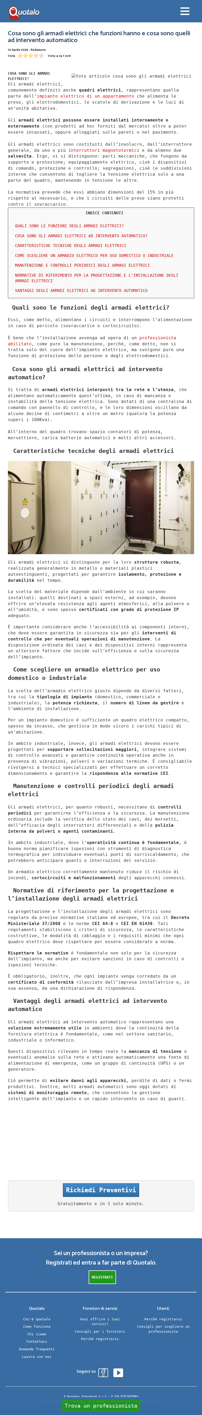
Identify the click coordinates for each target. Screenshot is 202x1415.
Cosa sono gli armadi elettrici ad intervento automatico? (81, 236)
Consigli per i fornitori (100, 1331)
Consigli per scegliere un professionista (163, 1329)
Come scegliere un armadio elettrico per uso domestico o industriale (94, 255)
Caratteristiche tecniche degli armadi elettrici (70, 245)
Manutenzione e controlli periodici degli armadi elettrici (82, 265)
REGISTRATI (102, 1277)
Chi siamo (36, 1334)
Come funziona (36, 1326)
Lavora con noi (37, 1357)
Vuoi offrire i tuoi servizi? (100, 1321)
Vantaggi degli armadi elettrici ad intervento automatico (81, 290)
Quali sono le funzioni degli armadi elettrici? (69, 226)
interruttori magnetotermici (103, 150)
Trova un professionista (101, 1406)
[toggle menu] (185, 11)
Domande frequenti (37, 1349)
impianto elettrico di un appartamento (85, 96)
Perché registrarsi (100, 1339)
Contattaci (36, 1341)
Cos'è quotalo (36, 1319)
